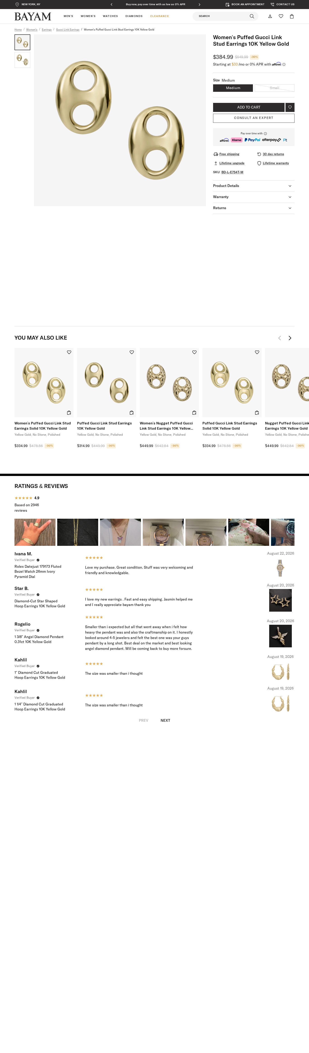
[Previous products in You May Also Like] (280, 338)
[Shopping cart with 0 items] (292, 16)
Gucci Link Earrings (67, 29)
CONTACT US (285, 4)
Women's (31, 29)
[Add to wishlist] (290, 107)
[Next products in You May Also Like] (290, 338)
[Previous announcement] (111, 4)
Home (18, 29)
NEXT (165, 720)
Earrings (47, 29)
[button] (254, 137)
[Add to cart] (69, 412)
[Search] (252, 16)
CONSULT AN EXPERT (253, 118)
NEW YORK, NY (31, 4)
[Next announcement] (199, 4)
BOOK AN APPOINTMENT (248, 4)
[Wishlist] (281, 16)
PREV (143, 720)
